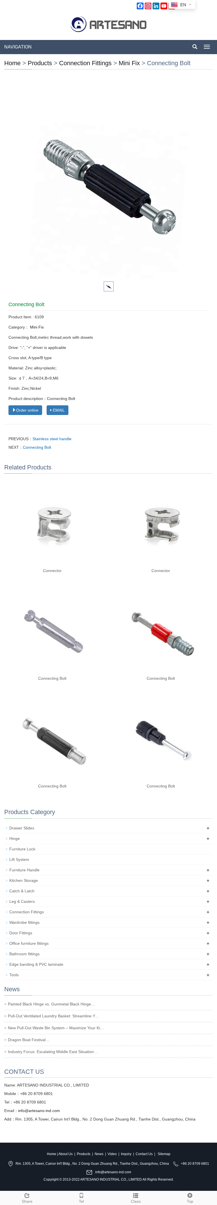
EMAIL (58, 410)
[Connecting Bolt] (54, 630)
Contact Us (144, 1154)
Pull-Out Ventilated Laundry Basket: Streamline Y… (53, 1016)
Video (112, 1154)
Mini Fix (129, 63)
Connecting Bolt (37, 447)
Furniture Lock (22, 849)
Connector (52, 570)
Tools (14, 975)
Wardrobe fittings (24, 922)
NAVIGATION (18, 47)
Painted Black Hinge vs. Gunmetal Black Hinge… (51, 1004)
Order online (27, 410)
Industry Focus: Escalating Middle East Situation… (53, 1051)
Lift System (19, 859)
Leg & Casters (22, 901)
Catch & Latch (21, 891)
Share (27, 1201)
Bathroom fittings (24, 954)
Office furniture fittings (29, 943)
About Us (65, 1154)
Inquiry (126, 1154)
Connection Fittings (86, 63)
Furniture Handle (24, 870)
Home (12, 63)
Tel (81, 1201)
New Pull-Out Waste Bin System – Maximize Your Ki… (56, 1028)
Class (136, 1201)
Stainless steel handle (51, 439)
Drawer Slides (21, 828)
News (99, 1154)
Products (40, 63)
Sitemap (164, 1154)
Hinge (14, 838)
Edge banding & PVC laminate (36, 964)
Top (190, 1201)
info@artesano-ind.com (39, 1110)
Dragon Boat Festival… (28, 1039)
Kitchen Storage (23, 880)
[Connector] (54, 522)
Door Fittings (20, 933)
